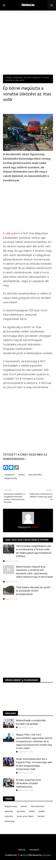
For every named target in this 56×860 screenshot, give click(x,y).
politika (42, 811)
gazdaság (21, 811)
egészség (9, 811)
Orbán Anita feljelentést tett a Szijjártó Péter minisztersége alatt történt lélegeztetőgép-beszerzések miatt (34, 764)
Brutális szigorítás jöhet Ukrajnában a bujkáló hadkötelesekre (28, 783)
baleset (22, 474)
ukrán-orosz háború (25, 816)
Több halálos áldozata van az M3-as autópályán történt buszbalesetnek (33, 591)
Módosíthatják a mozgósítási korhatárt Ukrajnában (31, 722)
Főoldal (8, 77)
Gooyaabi (46, 855)
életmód (41, 816)
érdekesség (9, 821)
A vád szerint (11, 233)
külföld (32, 811)
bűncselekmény (35, 474)
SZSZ (34, 526)
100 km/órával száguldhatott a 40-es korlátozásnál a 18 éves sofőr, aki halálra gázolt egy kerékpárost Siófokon (34, 551)
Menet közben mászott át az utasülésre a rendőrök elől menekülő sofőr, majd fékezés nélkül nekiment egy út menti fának (34, 571)
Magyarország (11, 478)
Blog (25, 855)
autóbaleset (18, 77)
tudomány (9, 816)
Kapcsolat (34, 850)
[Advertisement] (28, 45)
